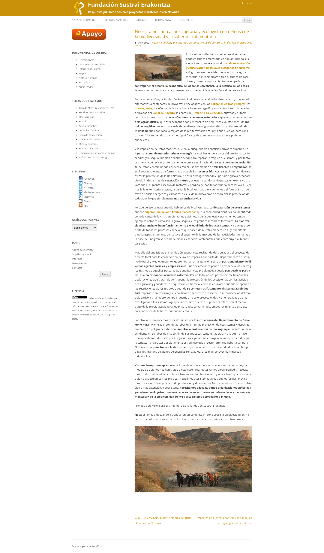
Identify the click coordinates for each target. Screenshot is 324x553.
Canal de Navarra (164, 113)
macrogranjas (143, 108)
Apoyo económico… (83, 20)
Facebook (89, 178)
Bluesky (88, 183)
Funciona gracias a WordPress (88, 546)
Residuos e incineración (92, 112)
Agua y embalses (161, 42)
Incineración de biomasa (92, 139)
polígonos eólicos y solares (228, 104)
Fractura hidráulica (89, 148)
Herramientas (163, 20)
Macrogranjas (191, 42)
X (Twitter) (89, 187)
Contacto (186, 20)
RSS (86, 205)
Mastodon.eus (92, 192)
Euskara (247, 3)
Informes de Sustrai (89, 69)
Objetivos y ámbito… (116, 20)
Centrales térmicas (89, 130)
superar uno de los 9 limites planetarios (170, 212)
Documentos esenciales (92, 64)
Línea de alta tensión (90, 135)
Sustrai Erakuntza (81, 302)
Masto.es (89, 196)
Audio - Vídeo (86, 87)
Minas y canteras (88, 144)
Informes (141, 20)
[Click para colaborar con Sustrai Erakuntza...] (89, 38)
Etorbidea (84, 82)
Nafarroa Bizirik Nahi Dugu (93, 157)
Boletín (88, 201)
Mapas (82, 73)
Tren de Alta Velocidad (207, 113)
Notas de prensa (210, 42)
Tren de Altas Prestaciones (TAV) (96, 108)
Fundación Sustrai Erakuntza (129, 4)
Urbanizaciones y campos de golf (97, 153)
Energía (177, 42)
